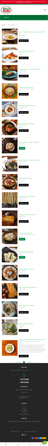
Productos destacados (30, 234)
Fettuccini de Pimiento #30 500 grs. (28, 287)
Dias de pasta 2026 (23, 88)
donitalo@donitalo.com (33, 370)
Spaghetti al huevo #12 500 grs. (27, 196)
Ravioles (32, 88)
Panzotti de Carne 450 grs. (25, 178)
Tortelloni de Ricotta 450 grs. (26, 269)
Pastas (20, 35)
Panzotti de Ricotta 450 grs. (26, 323)
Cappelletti (21, 107)
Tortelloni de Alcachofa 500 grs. (27, 305)
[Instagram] (25, 434)
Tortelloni (24, 161)
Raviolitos (24, 35)
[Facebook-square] (22, 434)
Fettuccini (21, 198)
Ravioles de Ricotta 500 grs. (26, 87)
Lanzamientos (30, 341)
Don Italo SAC (21, 431)
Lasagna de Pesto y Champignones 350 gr (30, 69)
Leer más (22, 148)
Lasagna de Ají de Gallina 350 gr (27, 214)
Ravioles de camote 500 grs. (26, 251)
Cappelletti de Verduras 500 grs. (27, 105)
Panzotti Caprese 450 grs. (25, 233)
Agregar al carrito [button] (23, 40)
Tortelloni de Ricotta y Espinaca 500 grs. (29, 160)
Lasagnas (21, 70)
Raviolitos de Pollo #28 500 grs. (27, 123)
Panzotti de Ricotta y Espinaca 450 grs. (29, 142)
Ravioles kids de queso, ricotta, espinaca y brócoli (32, 339)
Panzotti (20, 52)
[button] (45, 10)
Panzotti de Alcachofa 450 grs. (27, 51)
